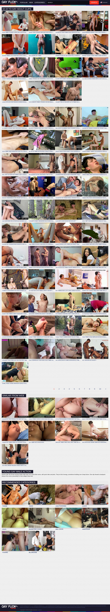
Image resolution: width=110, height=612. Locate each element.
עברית (68, 605)
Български (77, 607)
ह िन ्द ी (31, 605)
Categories (40, 2)
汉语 (85, 605)
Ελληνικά (98, 605)
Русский (26, 607)
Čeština (22, 605)
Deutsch (73, 607)
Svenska (103, 605)
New (31, 2)
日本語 (49, 607)
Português (57, 605)
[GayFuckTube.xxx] (10, 2)
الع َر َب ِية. (45, 605)
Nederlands (51, 605)
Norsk (52, 607)
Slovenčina (73, 605)
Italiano (22, 607)
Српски (82, 605)
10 (100, 389)
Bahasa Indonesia (91, 605)
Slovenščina (63, 605)
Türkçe (68, 607)
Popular (24, 2)
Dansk (64, 607)
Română (36, 607)
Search (94, 2)
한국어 (40, 607)
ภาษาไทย (31, 607)
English (60, 607)
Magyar (26, 605)
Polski (77, 605)
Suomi (56, 607)
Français (83, 607)
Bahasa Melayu (38, 605)
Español (45, 607)
